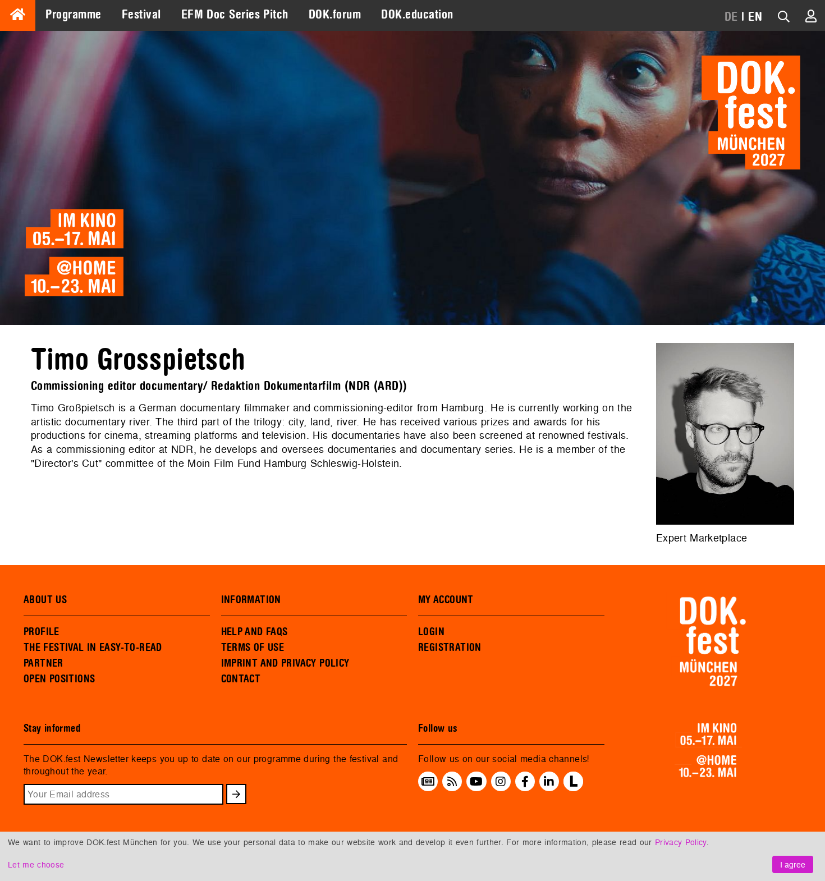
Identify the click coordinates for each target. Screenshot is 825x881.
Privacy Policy (681, 842)
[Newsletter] (427, 781)
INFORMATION (251, 599)
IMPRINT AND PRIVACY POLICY (285, 663)
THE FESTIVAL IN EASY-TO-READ (93, 647)
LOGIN (431, 631)
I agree (792, 864)
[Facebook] (525, 781)
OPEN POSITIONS (59, 679)
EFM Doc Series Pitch (234, 14)
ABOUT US (45, 599)
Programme (73, 14)
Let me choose (36, 864)
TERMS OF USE (253, 647)
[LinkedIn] (549, 781)
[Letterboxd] (573, 787)
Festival (141, 14)
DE (731, 17)
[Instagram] (501, 781)
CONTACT (241, 679)
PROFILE (41, 631)
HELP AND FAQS (254, 631)
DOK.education (417, 14)
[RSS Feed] (452, 781)
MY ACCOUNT (446, 599)
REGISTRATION (450, 647)
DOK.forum (335, 14)
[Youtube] (476, 781)
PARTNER (43, 663)
